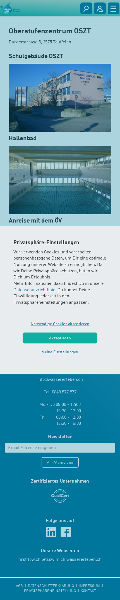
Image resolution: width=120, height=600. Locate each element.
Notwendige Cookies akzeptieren (60, 324)
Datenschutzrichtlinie (34, 290)
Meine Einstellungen (60, 352)
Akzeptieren (60, 338)
